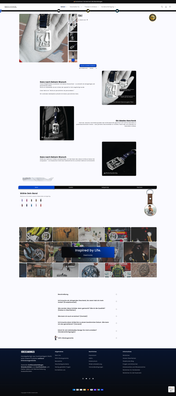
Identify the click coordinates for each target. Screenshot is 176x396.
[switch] (171, 391)
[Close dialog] (55, 188)
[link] (105, 211)
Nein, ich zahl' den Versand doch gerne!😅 (105, 207)
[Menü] (174, 387)
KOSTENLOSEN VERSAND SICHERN (105, 203)
